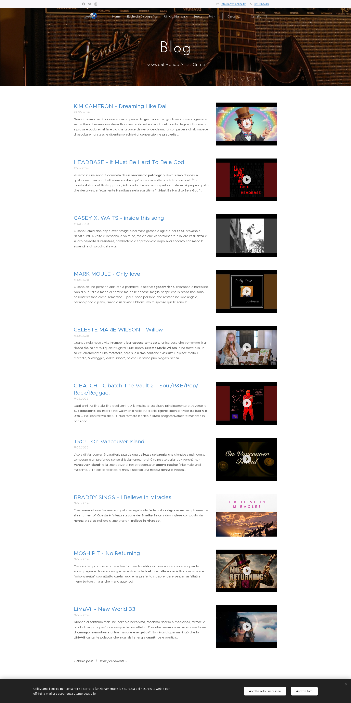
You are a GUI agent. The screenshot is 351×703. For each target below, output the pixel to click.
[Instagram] (95, 4)
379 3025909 (261, 4)
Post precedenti (112, 661)
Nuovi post (84, 661)
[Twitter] (89, 4)
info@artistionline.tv (233, 4)
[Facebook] (83, 4)
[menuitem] (117, 16)
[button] (234, 16)
